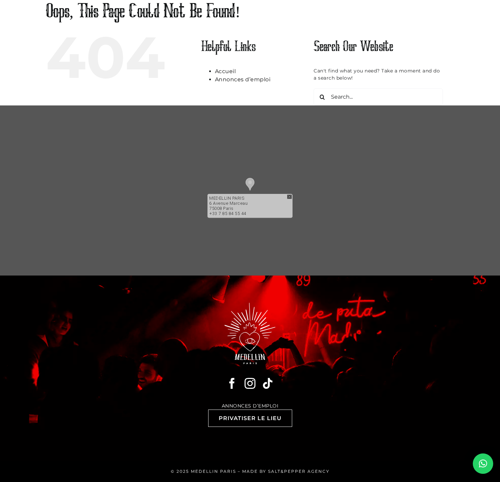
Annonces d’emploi (243, 79)
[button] (250, 184)
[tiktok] (267, 383)
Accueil (225, 71)
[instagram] (250, 383)
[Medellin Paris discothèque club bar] (250, 305)
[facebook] (232, 383)
